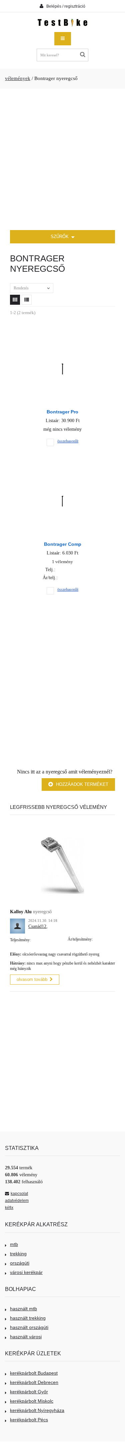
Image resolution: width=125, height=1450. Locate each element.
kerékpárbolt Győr (29, 1391)
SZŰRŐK (60, 236)
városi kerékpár (26, 1272)
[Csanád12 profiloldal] (17, 922)
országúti (19, 1263)
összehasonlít (67, 441)
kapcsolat (19, 1193)
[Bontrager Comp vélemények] (62, 470)
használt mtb (23, 1308)
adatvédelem (17, 1200)
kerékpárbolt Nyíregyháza (37, 1410)
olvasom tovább (32, 979)
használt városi (26, 1336)
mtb (14, 1244)
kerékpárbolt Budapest (34, 1373)
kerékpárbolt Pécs (29, 1419)
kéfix (9, 1207)
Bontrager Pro (62, 411)
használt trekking (28, 1318)
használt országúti (29, 1327)
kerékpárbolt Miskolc (31, 1401)
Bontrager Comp (62, 544)
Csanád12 (37, 926)
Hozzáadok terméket (81, 784)
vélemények (17, 78)
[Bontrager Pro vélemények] (62, 338)
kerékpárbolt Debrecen (34, 1382)
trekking (18, 1253)
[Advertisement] (62, 159)
